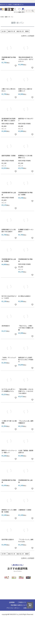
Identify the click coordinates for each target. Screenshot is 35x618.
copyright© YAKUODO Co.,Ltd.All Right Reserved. (17, 614)
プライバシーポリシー (13, 608)
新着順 (27, 31)
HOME (2, 17)
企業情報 (11, 602)
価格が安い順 (11, 31)
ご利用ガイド (22, 602)
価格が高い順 (20, 31)
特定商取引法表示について (19, 605)
